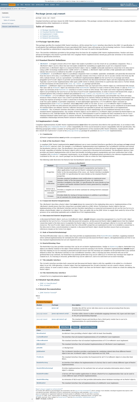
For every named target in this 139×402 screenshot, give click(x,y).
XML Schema (44, 285)
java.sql (39, 308)
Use (18, 4)
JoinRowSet (41, 351)
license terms (90, 1)
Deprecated (40, 4)
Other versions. (94, 392)
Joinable (40, 347)
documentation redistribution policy (84, 397)
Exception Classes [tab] (89, 327)
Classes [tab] (75, 327)
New (33, 4)
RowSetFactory (42, 362)
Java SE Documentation (82, 390)
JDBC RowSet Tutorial (48, 292)
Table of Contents (9, 20)
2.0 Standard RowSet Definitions (51, 32)
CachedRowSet (42, 337)
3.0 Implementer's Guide (48, 34)
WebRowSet (41, 383)
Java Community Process (56, 127)
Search (52, 4)
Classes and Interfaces (10, 26)
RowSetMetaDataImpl (45, 368)
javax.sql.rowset (20, 8)
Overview (4, 4)
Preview (27, 4)
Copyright (39, 395)
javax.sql (55, 308)
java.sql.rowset (6, 8)
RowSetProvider (42, 373)
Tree (22, 4)
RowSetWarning (42, 379)
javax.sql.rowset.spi (74, 131)
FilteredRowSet (42, 340)
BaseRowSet (41, 333)
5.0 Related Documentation (49, 38)
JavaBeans (54, 154)
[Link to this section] (55, 26)
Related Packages (8, 23)
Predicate (40, 357)
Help (57, 4)
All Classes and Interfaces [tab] (47, 327)
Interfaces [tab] (65, 327)
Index (47, 4)
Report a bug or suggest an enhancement (49, 389)
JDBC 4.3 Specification (48, 283)
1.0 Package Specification (49, 30)
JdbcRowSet (41, 344)
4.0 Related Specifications (49, 36)
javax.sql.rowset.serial (60, 313)
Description (6, 17)
